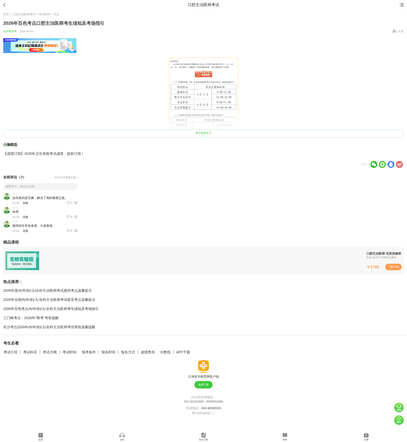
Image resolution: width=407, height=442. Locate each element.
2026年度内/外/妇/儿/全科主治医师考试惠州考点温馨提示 (47, 290)
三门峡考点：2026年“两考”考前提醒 (31, 318)
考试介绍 (10, 352)
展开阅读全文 (203, 132)
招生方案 (203, 439)
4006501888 (214, 401)
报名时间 (108, 352)
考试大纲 (50, 352)
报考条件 (89, 352)
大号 (401, 31)
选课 (40, 439)
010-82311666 (194, 401)
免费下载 (203, 384)
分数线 (165, 352)
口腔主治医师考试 (23, 14)
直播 (366, 439)
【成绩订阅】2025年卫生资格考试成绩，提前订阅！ (43, 154)
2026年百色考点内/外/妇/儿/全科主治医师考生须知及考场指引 (51, 309)
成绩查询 (148, 352)
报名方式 (128, 352)
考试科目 (30, 352)
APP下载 (183, 352)
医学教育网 (10, 31)
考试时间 (44, 14)
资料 (285, 439)
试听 (122, 439)
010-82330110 (211, 408)
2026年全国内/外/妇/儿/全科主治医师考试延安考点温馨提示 (49, 300)
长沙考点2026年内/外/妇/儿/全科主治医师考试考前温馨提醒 (49, 327)
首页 (6, 14)
